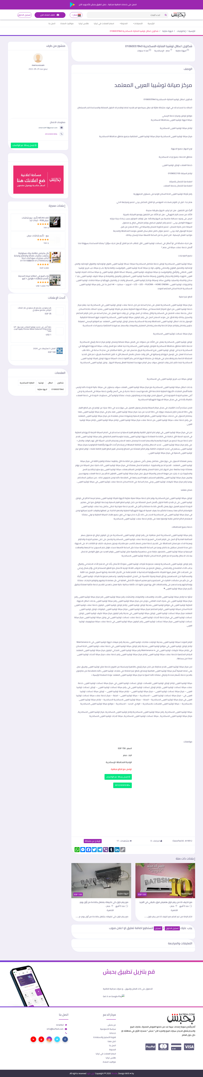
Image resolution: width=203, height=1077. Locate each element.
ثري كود (91, 1073)
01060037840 (57, 389)
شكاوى (60, 383)
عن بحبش (112, 1025)
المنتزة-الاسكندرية (27, 383)
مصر (75, 15)
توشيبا (41, 383)
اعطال (50, 383)
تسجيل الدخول (24, 15)
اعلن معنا (112, 1041)
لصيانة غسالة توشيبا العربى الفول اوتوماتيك (116, 264)
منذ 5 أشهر (184, 906)
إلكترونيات (181, 31)
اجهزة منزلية (167, 31)
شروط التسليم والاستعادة (104, 1037)
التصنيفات (138, 23)
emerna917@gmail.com (48, 127)
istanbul (60, 1025)
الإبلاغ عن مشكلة (93, 841)
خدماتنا (112, 1033)
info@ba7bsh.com (55, 1029)
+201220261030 (122, 785)
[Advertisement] (133, 812)
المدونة (124, 23)
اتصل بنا (52, 23)
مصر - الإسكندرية (162, 50)
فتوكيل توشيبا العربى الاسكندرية (141, 346)
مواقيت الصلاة (67, 23)
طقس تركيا (84, 23)
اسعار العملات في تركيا (104, 23)
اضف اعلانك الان (47, 15)
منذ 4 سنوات (142, 50)
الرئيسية (151, 23)
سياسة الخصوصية (108, 1029)
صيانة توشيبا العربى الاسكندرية (174, 305)
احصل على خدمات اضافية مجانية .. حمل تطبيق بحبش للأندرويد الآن (107, 4)
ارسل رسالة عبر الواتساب (117, 777)
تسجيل (158, 928)
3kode (114, 1073)
